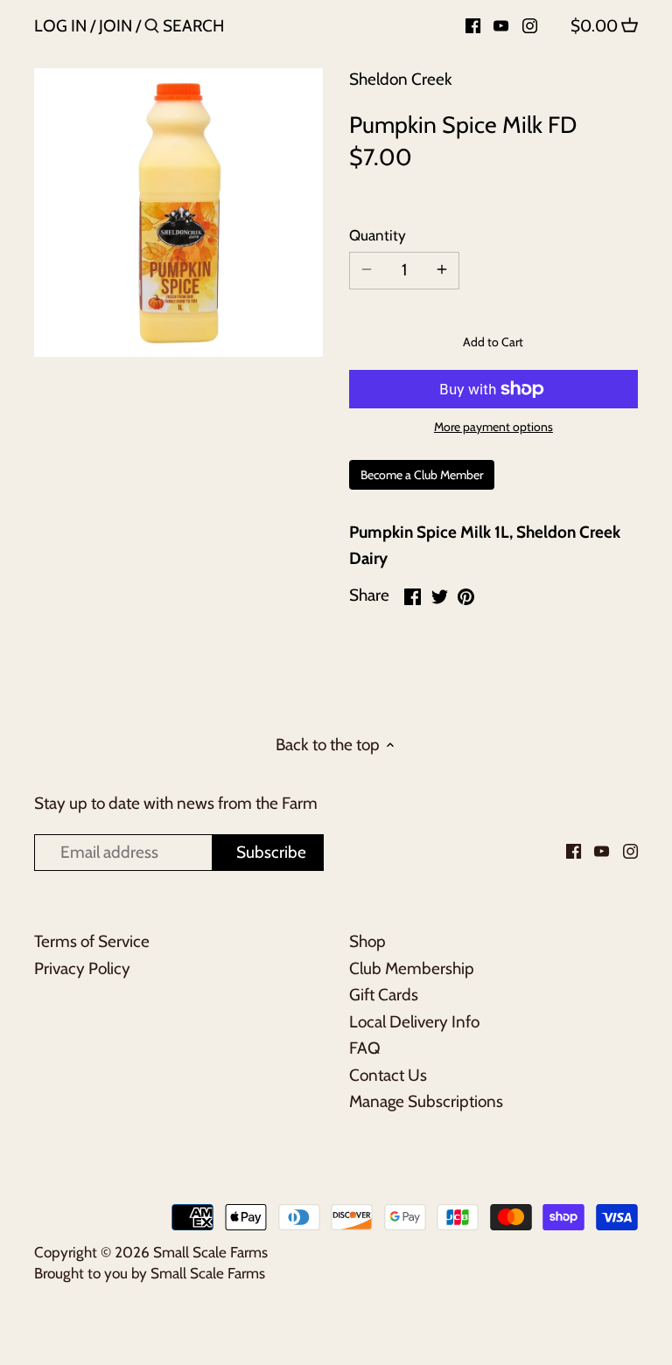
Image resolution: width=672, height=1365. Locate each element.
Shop (367, 941)
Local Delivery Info (414, 1022)
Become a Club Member (421, 475)
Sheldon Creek (400, 79)
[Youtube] (501, 25)
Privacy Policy (82, 968)
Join (115, 26)
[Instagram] (529, 25)
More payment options (493, 427)
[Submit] (151, 29)
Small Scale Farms (210, 1252)
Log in (60, 26)
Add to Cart (493, 342)
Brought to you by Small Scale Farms (149, 1273)
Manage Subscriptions (426, 1101)
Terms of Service (92, 941)
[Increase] (441, 271)
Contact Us (388, 1075)
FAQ (365, 1048)
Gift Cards (383, 995)
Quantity (377, 235)
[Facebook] (473, 25)
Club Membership (411, 968)
